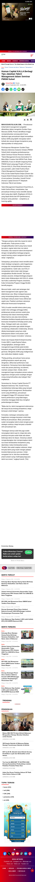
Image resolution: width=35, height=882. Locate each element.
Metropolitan (29, 67)
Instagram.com (17, 861)
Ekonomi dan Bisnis (14, 67)
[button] (24, 120)
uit (6, 800)
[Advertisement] (17, 527)
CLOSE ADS (28, 1)
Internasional (24, 61)
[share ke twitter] (7, 90)
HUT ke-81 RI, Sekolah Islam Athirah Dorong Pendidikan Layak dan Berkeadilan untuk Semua (17, 753)
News (2, 68)
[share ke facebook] (3, 90)
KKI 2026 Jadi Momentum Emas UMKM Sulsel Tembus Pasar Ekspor (10, 663)
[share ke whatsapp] (11, 90)
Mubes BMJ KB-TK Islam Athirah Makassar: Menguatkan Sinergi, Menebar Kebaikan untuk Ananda (17, 734)
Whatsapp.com (27, 861)
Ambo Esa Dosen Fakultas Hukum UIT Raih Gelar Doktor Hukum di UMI (17, 773)
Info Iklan (21, 871)
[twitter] (9, 855)
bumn (7, 787)
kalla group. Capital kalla (24, 568)
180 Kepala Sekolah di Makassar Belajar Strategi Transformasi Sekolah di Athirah (16, 744)
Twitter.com (17, 864)
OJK (7, 793)
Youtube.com (25, 864)
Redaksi (11, 868)
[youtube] (17, 855)
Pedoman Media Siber (24, 868)
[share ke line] (19, 90)
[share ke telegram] (15, 90)
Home (3, 61)
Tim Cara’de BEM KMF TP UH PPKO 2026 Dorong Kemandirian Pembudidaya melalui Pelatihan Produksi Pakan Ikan (17, 763)
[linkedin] (26, 855)
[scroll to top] (32, 871)
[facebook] (5, 855)
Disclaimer (12, 871)
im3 (7, 790)
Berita (6, 67)
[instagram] (13, 855)
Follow (28, 552)
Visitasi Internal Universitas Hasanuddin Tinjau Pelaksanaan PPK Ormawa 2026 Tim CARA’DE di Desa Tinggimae (10, 650)
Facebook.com (8, 861)
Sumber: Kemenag (17, 841)
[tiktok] (22, 855)
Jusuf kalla (11, 568)
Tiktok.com (10, 864)
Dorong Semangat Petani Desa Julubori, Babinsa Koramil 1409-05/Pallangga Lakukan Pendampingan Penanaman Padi (10, 676)
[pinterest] (30, 855)
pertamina (9, 797)
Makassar (22, 67)
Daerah (15, 61)
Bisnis (9, 61)
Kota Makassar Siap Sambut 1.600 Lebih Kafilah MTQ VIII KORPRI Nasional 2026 (10, 690)
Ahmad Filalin (9, 83)
